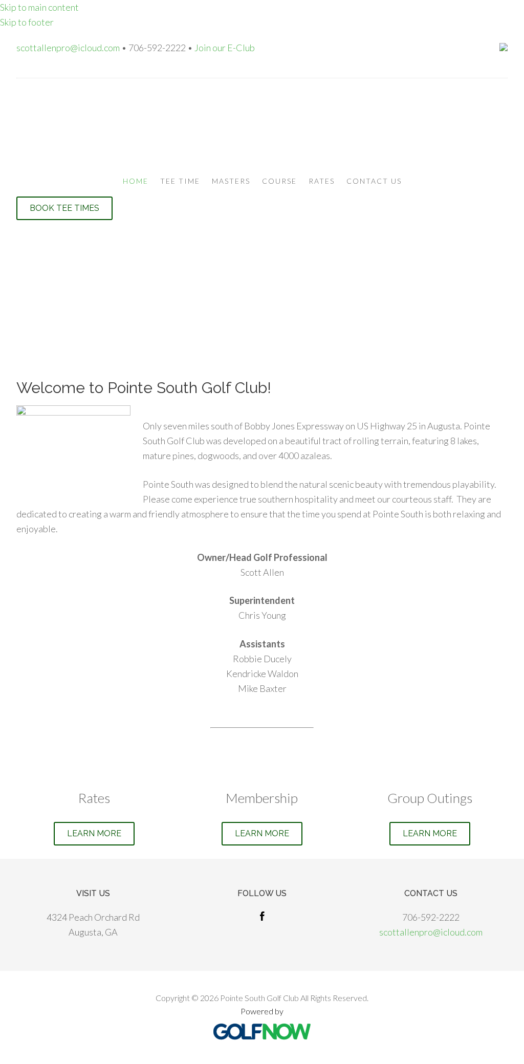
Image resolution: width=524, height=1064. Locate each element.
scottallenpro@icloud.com (68, 47)
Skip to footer (27, 22)
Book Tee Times (64, 208)
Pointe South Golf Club (262, 124)
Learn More (94, 833)
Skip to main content (39, 7)
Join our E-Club (224, 47)
